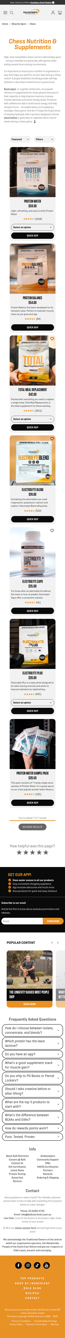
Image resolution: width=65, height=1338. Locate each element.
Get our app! (19, 874)
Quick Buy (32, 235)
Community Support (48, 1159)
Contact (32, 1190)
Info (32, 1149)
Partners (48, 1170)
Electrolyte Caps (32, 582)
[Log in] (53, 12)
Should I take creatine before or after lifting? (28, 1091)
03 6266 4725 (36, 1210)
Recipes (33, 1293)
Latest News (17, 1170)
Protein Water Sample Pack (32, 773)
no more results (32, 826)
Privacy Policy (15, 1324)
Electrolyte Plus (32, 673)
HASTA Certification (47, 1166)
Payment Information (35, 1324)
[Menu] (5, 12)
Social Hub (17, 1177)
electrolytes (10, 117)
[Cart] (59, 12)
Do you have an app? (20, 1054)
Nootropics (10, 89)
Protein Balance (32, 298)
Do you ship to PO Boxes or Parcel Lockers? (29, 1078)
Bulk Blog (33, 1288)
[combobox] (20, 139)
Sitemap (53, 1324)
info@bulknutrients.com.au (36, 1214)
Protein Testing (17, 1173)
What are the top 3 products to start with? (27, 1104)
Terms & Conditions (21, 1320)
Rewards (47, 1173)
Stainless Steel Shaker (41, 2)
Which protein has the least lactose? (25, 1043)
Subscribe (53, 921)
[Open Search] (12, 12)
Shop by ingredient (32, 1283)
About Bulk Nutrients (17, 1155)
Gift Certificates (17, 1166)
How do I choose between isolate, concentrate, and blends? (29, 1030)
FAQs (47, 1163)
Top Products (32, 1278)
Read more (30, 1004)
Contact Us (17, 1163)
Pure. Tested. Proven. (20, 1137)
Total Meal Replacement (32, 390)
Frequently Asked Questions (32, 1019)
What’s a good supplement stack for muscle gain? (29, 1065)
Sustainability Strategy (44, 1320)
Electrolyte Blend (32, 490)
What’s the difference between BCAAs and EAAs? (27, 1117)
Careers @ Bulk (17, 1159)
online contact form (25, 1228)
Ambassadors (47, 1155)
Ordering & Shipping (48, 1177)
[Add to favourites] (52, 150)
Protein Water (32, 201)
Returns (17, 1181)
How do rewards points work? (26, 1128)
